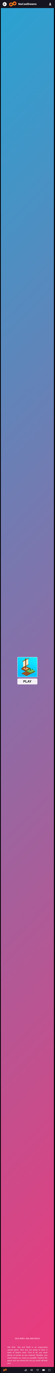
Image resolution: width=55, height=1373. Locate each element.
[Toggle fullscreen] (49, 1370)
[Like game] (25, 1370)
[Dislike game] (31, 1370)
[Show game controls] (43, 1370)
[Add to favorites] (37, 1370)
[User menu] (50, 4)
